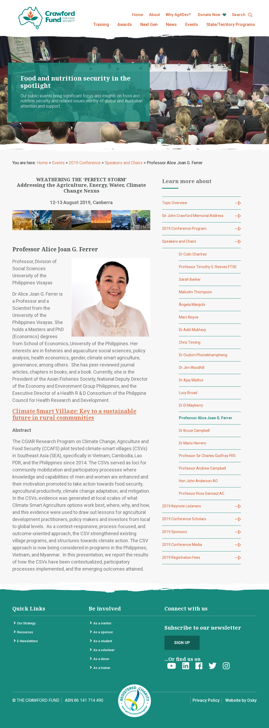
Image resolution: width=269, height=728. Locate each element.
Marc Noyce (188, 317)
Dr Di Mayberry (191, 405)
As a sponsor (103, 632)
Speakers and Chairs (179, 241)
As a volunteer (104, 650)
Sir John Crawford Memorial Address (193, 216)
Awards (124, 24)
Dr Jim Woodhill (191, 367)
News (171, 24)
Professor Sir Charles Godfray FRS (207, 456)
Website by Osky (241, 700)
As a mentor (102, 623)
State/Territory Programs (230, 24)
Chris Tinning (189, 342)
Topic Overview (174, 203)
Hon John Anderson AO (198, 481)
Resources (25, 632)
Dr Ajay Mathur (191, 380)
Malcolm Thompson (195, 292)
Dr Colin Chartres (193, 254)
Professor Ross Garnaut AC (201, 493)
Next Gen (149, 24)
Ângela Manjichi (192, 304)
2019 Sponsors (174, 532)
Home (137, 14)
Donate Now (209, 14)
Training (101, 24)
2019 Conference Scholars (184, 519)
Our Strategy (26, 623)
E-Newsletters (27, 641)
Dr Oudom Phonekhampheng (203, 355)
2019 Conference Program (184, 228)
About (154, 14)
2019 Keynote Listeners (181, 506)
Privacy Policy (206, 700)
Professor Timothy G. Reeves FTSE (208, 267)
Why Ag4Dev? (178, 14)
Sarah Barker (190, 279)
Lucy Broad (188, 393)
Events (191, 24)
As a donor (101, 659)
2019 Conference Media (182, 545)
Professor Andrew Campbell (202, 468)
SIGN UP (182, 642)
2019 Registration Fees (181, 557)
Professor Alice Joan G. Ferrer (205, 418)
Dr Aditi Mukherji (192, 330)
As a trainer (101, 668)
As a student (102, 641)
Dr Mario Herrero (192, 443)
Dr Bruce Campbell (194, 430)
